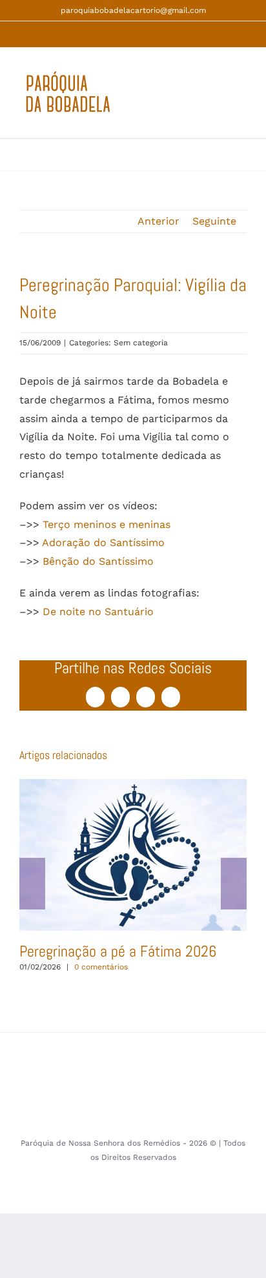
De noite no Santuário (98, 611)
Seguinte (214, 221)
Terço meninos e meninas (106, 524)
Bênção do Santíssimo (98, 561)
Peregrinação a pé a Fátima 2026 (133, 855)
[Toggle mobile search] (218, 100)
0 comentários (101, 966)
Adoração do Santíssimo (103, 542)
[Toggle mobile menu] (241, 100)
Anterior (158, 221)
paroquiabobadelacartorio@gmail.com (133, 10)
